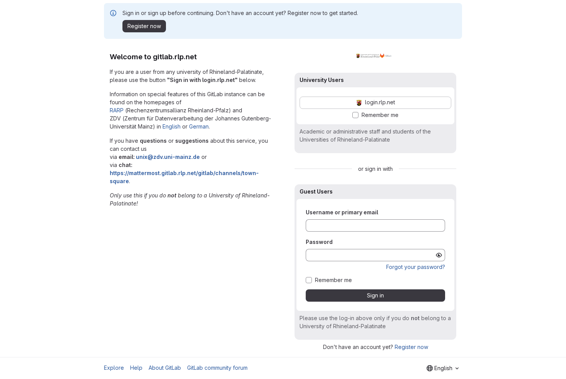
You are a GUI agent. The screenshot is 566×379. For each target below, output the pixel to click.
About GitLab (165, 367)
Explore (114, 367)
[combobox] (442, 368)
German (199, 126)
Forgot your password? (415, 267)
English (171, 126)
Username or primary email (342, 212)
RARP (117, 110)
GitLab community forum (217, 367)
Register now (411, 347)
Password (319, 242)
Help (136, 367)
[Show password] (439, 255)
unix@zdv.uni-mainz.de (168, 157)
